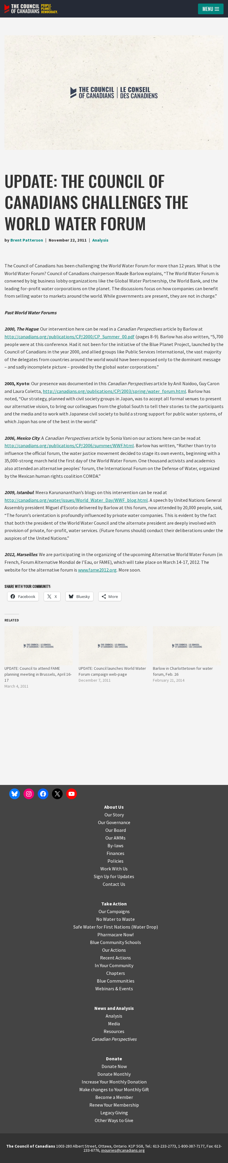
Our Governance (114, 822)
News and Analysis (114, 1008)
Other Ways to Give (114, 1120)
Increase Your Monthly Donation (114, 1082)
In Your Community (114, 965)
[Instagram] (28, 793)
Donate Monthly (114, 1074)
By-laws (115, 845)
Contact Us (114, 884)
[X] (57, 793)
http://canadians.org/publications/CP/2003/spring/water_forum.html (114, 391)
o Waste (126, 919)
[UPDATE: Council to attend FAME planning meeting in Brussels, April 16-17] (38, 645)
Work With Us (114, 869)
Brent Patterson (26, 240)
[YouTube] (71, 793)
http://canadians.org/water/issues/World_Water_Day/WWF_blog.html (76, 500)
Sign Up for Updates (114, 876)
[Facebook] (43, 793)
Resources (114, 1031)
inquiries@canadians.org (123, 1150)
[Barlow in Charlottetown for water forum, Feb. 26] (187, 645)
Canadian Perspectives (114, 1039)
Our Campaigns (114, 911)
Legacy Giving (114, 1113)
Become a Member (114, 1097)
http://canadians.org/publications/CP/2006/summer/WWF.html (69, 445)
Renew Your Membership (114, 1105)
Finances (115, 853)
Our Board (115, 830)
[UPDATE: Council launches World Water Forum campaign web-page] (113, 645)
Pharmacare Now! (115, 934)
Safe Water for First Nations (101, 927)
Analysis (100, 240)
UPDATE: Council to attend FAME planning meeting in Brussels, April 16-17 (38, 674)
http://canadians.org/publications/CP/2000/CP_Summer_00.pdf (69, 336)
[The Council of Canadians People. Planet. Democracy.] (31, 8)
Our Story (114, 815)
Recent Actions (115, 958)
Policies (115, 861)
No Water (106, 919)
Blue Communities (115, 981)
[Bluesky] (14, 793)
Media (114, 1023)
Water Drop (144, 927)
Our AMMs (115, 838)
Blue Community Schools (115, 942)
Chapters (115, 973)
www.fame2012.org (97, 570)
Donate (114, 1059)
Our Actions (114, 950)
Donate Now (114, 1066)
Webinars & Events (114, 988)
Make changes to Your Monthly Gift (114, 1089)
